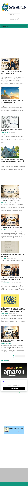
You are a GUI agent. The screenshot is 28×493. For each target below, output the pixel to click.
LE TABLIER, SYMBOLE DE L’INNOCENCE (11, 228)
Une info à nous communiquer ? (14, 18)
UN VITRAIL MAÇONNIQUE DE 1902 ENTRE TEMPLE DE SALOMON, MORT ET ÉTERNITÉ (12, 160)
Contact (14, 21)
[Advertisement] (14, 42)
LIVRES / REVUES (4, 132)
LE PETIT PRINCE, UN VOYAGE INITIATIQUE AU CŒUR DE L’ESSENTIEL (12, 101)
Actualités (3, 163)
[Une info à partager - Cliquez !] (14, 430)
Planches (3, 75)
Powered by (10, 392)
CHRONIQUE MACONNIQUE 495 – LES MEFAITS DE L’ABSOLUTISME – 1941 (11, 199)
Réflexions (8, 75)
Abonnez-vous (14, 388)
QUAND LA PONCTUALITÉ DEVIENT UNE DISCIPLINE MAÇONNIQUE (11, 72)
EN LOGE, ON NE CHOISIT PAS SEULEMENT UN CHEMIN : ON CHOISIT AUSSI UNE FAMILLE (12, 279)
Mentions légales (14, 19)
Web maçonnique (11, 163)
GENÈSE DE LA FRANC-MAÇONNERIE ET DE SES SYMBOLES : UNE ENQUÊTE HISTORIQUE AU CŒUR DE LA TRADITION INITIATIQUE (13, 309)
